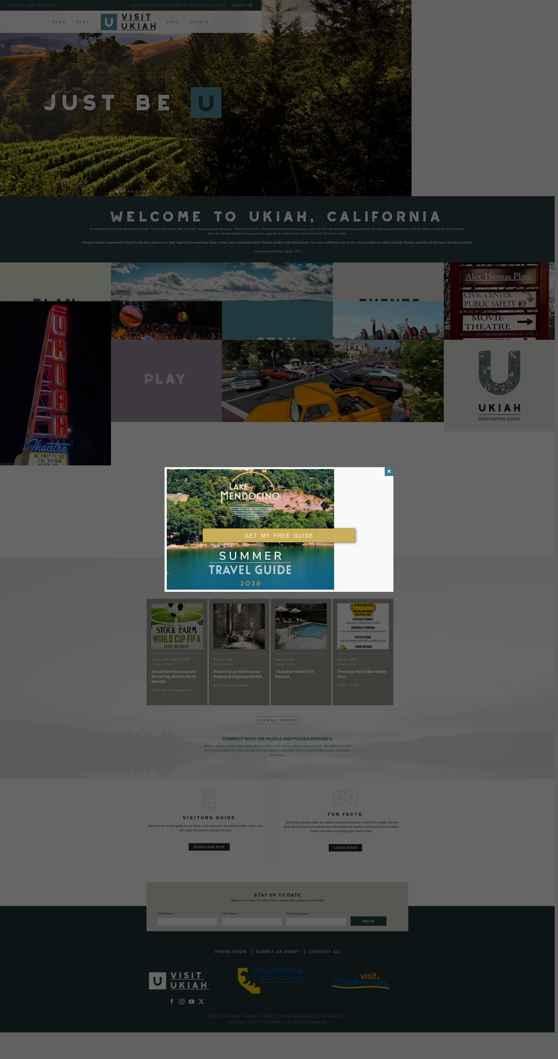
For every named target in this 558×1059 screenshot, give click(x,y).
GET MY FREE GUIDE (279, 535)
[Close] (389, 471)
